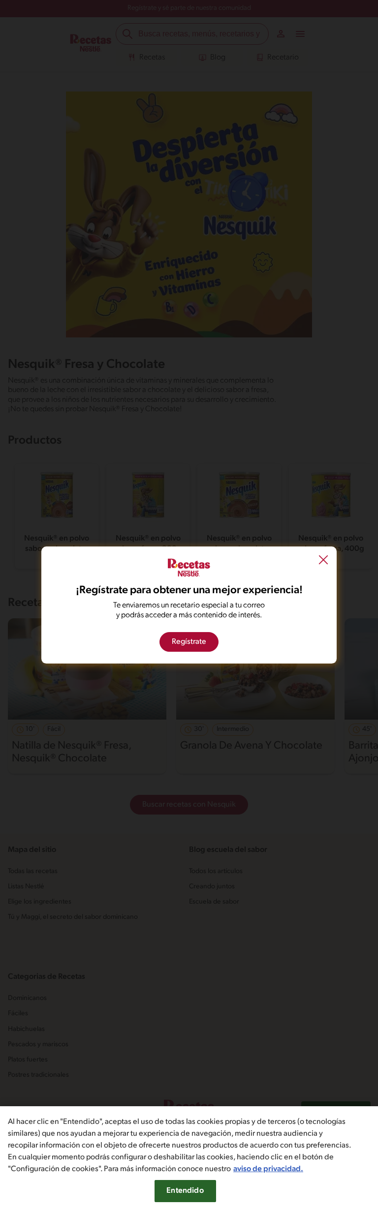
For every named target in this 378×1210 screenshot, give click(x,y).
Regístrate (189, 642)
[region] (189, 1158)
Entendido (184, 1191)
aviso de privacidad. (268, 1169)
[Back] (323, 561)
